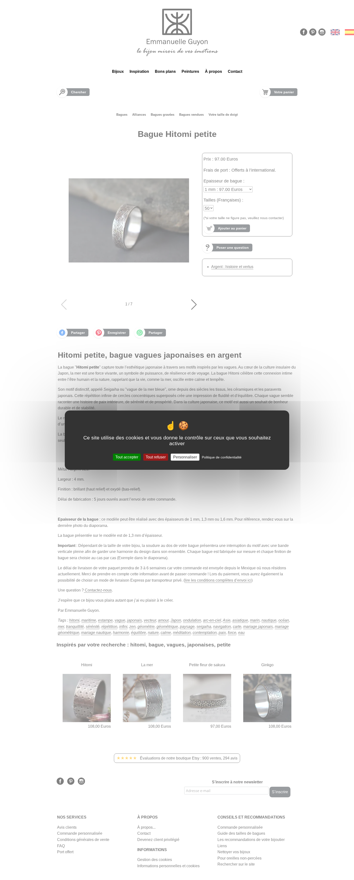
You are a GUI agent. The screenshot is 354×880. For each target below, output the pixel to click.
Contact (235, 71)
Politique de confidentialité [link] (222, 457)
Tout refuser (156, 457)
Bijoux (118, 71)
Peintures (190, 71)
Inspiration (139, 71)
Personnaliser (185, 457)
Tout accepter (126, 457)
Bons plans (165, 71)
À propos (213, 71)
